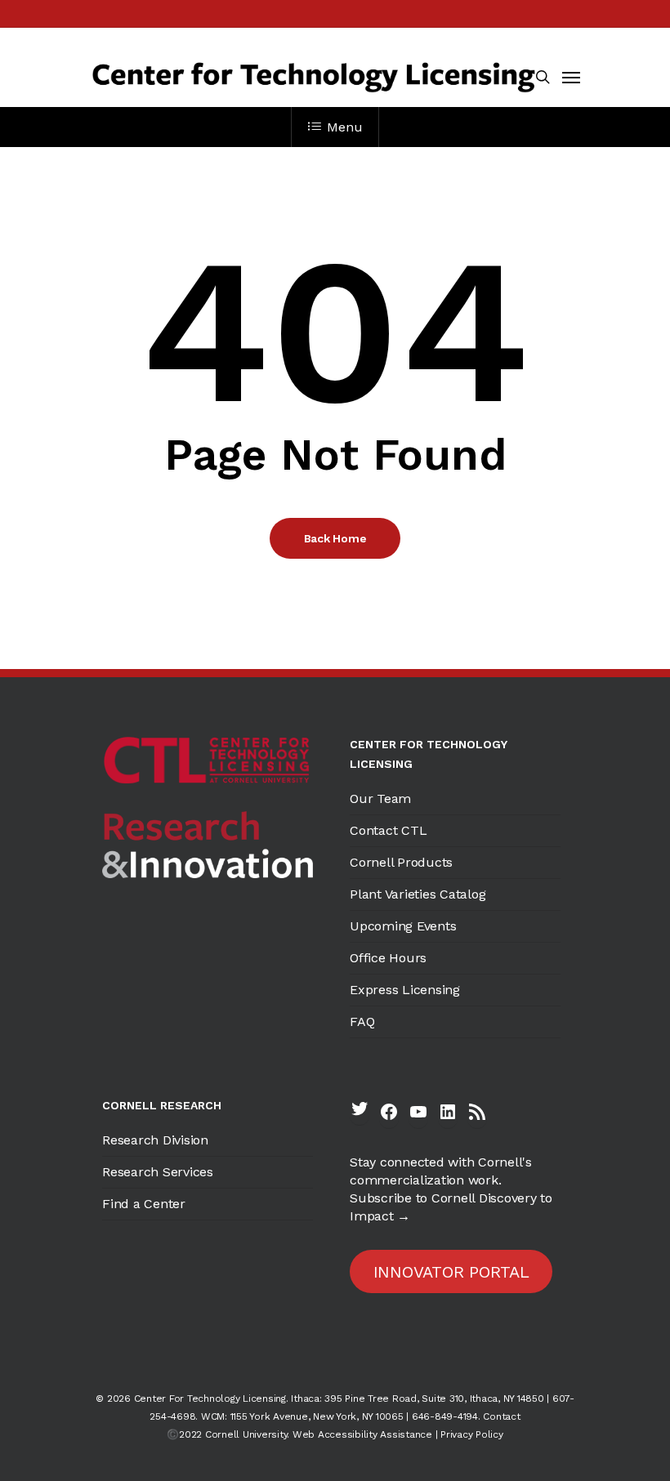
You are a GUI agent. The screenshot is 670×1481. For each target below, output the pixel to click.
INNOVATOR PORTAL (451, 1272)
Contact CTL (388, 830)
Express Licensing (405, 989)
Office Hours (388, 958)
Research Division (155, 1140)
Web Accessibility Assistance (362, 1434)
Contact (501, 1416)
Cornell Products (401, 862)
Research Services (157, 1172)
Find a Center (143, 1203)
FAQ (362, 1021)
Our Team (380, 798)
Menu (344, 127)
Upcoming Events (403, 926)
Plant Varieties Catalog (417, 894)
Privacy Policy (471, 1434)
